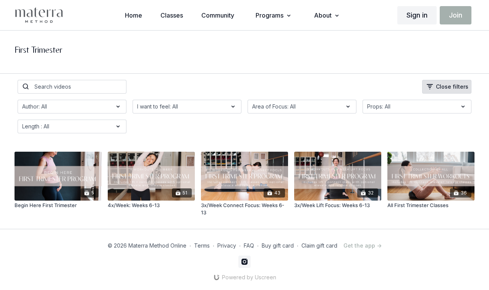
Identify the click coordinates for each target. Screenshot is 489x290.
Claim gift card (319, 245)
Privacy (226, 245)
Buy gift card (278, 245)
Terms (202, 245)
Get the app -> (362, 245)
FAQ (249, 245)
